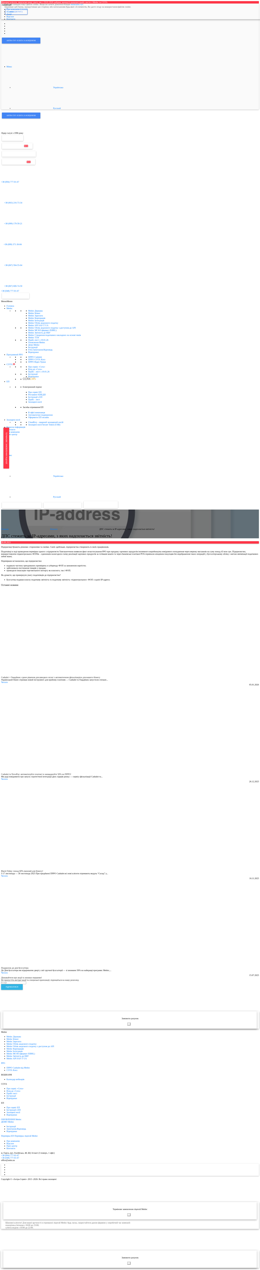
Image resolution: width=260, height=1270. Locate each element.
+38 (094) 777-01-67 (10, 182)
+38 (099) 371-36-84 (13, 244)
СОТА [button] (10, 364)
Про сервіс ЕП (35, 392)
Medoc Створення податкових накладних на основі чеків (54, 335)
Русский (57, 108)
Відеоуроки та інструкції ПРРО (62, 505)
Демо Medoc (34, 345)
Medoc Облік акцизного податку (43, 323)
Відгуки (10, 1143)
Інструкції (33, 347)
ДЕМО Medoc (7, 1122)
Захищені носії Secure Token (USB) (44, 425)
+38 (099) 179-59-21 (13, 223)
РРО (3, 1063)
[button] (6, 301)
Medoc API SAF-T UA (38, 325)
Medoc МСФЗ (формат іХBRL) (42, 330)
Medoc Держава (35, 311)
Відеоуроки (33, 352)
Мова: (9, 66)
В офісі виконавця (36, 412)
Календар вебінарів (15, 1079)
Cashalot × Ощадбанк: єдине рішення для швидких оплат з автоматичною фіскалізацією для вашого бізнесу (50, 677)
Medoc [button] (9, 308)
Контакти (10, 429)
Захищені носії (35, 402)
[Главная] (7, 130)
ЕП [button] (7, 381)
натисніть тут (77, 4)
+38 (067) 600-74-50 (13, 286)
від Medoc (108, 504)
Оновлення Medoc (17, 146)
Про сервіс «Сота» (36, 367)
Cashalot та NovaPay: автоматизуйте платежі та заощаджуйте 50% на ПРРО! (36, 774)
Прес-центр (11, 434)
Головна (10, 306)
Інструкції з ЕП (35, 397)
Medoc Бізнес (34, 313)
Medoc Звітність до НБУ (39, 333)
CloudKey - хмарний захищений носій (45, 422)
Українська (58, 87)
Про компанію (13, 432)
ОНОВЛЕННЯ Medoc (11, 1119)
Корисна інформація (15, 427)
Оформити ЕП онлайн (38, 417)
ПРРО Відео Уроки (37, 362)
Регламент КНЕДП (37, 394)
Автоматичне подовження (40, 415)
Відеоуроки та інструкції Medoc (21, 505)
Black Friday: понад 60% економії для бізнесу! (22, 871)
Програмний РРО (14, 354)
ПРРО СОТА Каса (36, 359)
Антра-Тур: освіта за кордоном (21, 40)
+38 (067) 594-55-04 (13, 265)
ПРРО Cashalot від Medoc (18, 1068)
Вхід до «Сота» (35, 369)
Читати (4, 682)
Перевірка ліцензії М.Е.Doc (18, 154)
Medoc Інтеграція (36, 320)
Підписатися (12, 987)
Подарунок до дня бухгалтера (14, 968)
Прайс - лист (38, 371)
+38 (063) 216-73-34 (13, 203)
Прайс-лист (38, 340)
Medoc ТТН (33, 337)
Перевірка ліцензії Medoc (26, 1136)
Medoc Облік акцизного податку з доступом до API (52, 328)
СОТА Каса (11, 1070)
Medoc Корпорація (36, 318)
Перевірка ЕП (12, 138)
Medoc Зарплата (35, 315)
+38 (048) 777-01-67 (10, 291)
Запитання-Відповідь (16, 1129)
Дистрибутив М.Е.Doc (18, 162)
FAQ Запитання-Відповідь (40, 350)
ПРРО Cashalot (35, 357)
